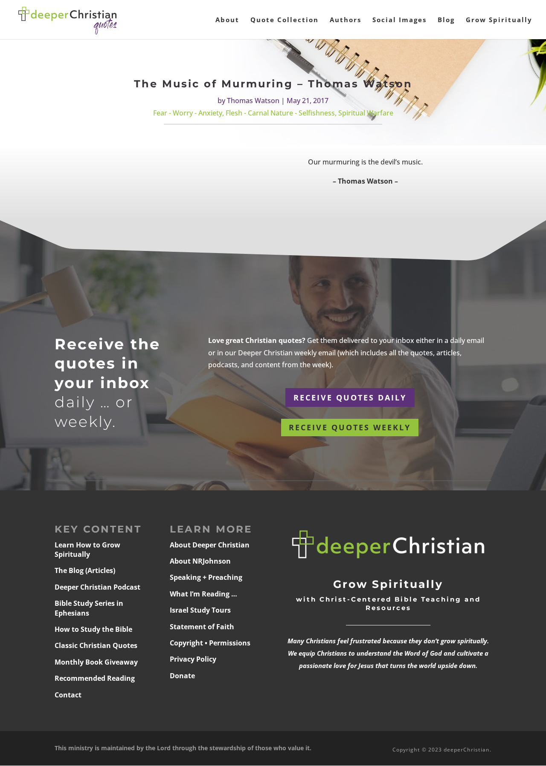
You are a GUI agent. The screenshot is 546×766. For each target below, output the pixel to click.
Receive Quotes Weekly (350, 427)
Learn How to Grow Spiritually (87, 549)
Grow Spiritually (499, 20)
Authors (345, 20)
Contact (68, 695)
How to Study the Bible (93, 629)
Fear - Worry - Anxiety (187, 113)
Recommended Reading (95, 678)
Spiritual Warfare (365, 113)
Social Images (399, 20)
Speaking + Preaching (206, 577)
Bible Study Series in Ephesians (89, 608)
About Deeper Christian (210, 545)
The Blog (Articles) (85, 570)
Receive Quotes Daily (350, 397)
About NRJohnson (200, 561)
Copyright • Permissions (210, 643)
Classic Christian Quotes (96, 645)
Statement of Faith (202, 626)
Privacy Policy (193, 659)
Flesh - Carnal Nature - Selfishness (280, 113)
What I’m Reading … (203, 594)
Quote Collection (284, 20)
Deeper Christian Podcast (97, 587)
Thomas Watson (253, 100)
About (227, 20)
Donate (182, 675)
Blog (446, 20)
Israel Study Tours (200, 610)
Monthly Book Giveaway (96, 662)
